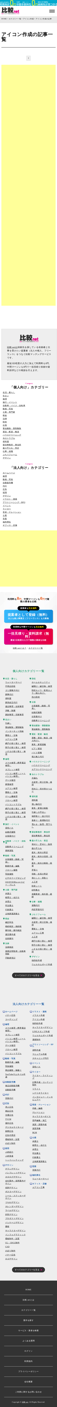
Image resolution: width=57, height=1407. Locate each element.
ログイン (28, 1351)
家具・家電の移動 (40, 808)
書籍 (7, 1227)
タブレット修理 (12, 770)
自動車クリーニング (14, 847)
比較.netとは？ (19, 648)
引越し (8, 723)
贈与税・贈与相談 (13, 930)
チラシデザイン (12, 1169)
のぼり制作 (10, 1143)
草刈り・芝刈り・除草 (42, 844)
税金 (5, 415)
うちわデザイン (12, 1202)
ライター (7, 509)
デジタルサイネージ (14, 1127)
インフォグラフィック (15, 1235)
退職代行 (36, 905)
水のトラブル (9, 438)
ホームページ (9, 473)
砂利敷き (36, 890)
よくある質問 (28, 1341)
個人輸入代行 (38, 757)
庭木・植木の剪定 (40, 853)
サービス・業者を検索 (28, 1331)
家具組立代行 (11, 703)
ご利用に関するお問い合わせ (28, 1392)
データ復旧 (10, 780)
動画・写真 (8, 409)
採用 (5, 493)
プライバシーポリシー (28, 1371)
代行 (5, 486)
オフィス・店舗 (10, 525)
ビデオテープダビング (15, 878)
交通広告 (9, 1115)
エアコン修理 (11, 788)
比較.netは (12, 347)
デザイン (7, 458)
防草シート (37, 886)
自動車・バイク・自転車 (14, 406)
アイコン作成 (28, 19)
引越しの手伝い (39, 812)
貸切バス (9, 828)
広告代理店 (10, 1135)
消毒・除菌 (10, 711)
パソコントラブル (13, 805)
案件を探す (28, 1320)
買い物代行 (37, 804)
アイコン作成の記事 (44, 19)
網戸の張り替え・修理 (15, 743)
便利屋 (6, 442)
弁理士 (8, 902)
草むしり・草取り (40, 878)
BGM (34, 1133)
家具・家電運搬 (39, 745)
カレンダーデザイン (14, 1206)
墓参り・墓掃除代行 (41, 820)
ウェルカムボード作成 (42, 964)
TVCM (8, 1119)
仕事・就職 (8, 451)
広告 (5, 489)
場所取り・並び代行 (41, 816)
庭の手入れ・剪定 (11, 448)
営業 (5, 519)
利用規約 (28, 1361)
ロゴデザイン (11, 1259)
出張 (5, 425)
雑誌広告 (9, 1111)
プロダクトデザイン (14, 1218)
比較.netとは (28, 1300)
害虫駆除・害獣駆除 (12, 429)
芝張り (35, 870)
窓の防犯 (36, 697)
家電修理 (9, 784)
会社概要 (28, 1382)
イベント (7, 506)
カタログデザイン (13, 1177)
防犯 (5, 422)
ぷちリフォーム (10, 455)
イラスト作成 (38, 1015)
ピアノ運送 (37, 749)
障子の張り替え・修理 (15, 748)
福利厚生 (7, 522)
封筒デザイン (11, 1215)
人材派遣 (9, 1156)
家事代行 (9, 694)
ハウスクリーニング (12, 435)
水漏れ (35, 778)
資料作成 (36, 1050)
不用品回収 (10, 686)
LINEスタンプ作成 (41, 1032)
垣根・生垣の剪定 (40, 874)
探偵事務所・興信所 (12, 445)
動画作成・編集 (12, 866)
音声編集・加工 (39, 1120)
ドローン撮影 (11, 870)
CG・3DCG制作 (12, 1243)
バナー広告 (10, 1015)
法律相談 (9, 947)
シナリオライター (40, 1093)
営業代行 (9, 1098)
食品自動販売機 (12, 1086)
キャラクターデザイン (15, 1231)
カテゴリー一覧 (15, 19)
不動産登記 (10, 958)
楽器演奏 (36, 1128)
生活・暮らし (9, 393)
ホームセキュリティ (41, 682)
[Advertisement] (28, 185)
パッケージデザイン (14, 1223)
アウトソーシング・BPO (14, 502)
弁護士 (8, 894)
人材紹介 (9, 1152)
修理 (5, 399)
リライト (36, 1089)
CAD (7, 1247)
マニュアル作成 (39, 1054)
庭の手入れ (37, 848)
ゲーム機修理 (11, 796)
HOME (4, 19)
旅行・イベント (10, 402)
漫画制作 (36, 1040)
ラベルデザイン (12, 1210)
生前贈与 (9, 939)
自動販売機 (8, 483)
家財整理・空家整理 (14, 715)
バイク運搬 (37, 753)
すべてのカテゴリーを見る (27, 975)
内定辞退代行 (38, 910)
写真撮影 (9, 874)
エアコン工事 (11, 739)
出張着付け (10, 836)
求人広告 (9, 1107)
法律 (5, 419)
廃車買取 (9, 851)
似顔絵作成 (37, 960)
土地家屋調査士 (12, 914)
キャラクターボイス (41, 1116)
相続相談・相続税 (13, 926)
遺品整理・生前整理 (14, 706)
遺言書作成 (10, 934)
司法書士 (9, 906)
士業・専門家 (9, 412)
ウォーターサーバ (13, 682)
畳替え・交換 (11, 735)
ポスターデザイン (13, 1192)
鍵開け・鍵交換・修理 (42, 686)
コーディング (11, 1019)
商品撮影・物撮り (13, 1070)
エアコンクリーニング (42, 769)
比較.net (25, 1402)
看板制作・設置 (12, 1139)
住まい (6, 396)
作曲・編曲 (37, 1108)
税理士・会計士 (12, 898)
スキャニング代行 (40, 1058)
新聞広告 (9, 1131)
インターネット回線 (14, 731)
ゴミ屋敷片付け (12, 690)
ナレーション (38, 1112)
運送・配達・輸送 (11, 432)
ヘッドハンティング (14, 1160)
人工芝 (35, 882)
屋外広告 (9, 1123)
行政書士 (9, 910)
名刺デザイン (11, 1188)
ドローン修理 (11, 800)
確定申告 (9, 922)
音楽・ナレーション (12, 512)
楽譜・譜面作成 (39, 1125)
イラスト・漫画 (10, 499)
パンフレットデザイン (15, 1173)
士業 (5, 515)
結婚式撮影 (10, 832)
